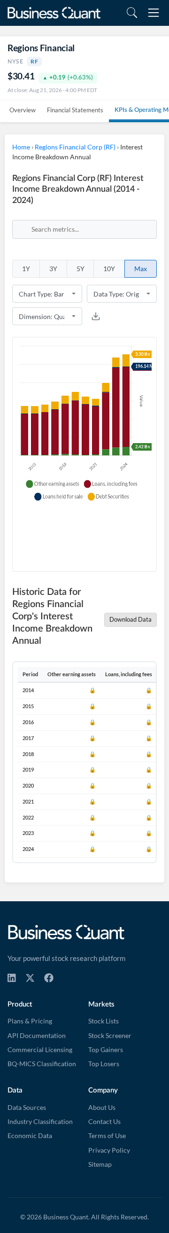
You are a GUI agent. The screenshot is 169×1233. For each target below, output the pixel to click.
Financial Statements (75, 110)
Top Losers (103, 1064)
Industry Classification (40, 1121)
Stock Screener (109, 1035)
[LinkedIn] (12, 978)
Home (21, 147)
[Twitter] (30, 978)
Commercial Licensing (40, 1050)
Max (140, 269)
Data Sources (27, 1107)
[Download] (96, 316)
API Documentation (37, 1035)
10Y (109, 269)
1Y (26, 269)
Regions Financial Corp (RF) (75, 147)
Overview (22, 110)
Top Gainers (105, 1050)
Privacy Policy (109, 1150)
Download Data (130, 619)
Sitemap (100, 1164)
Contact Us (104, 1121)
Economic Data (30, 1135)
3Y (53, 269)
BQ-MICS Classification (42, 1064)
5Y (80, 269)
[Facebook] (49, 978)
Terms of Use (107, 1135)
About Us (101, 1107)
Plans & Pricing (30, 1021)
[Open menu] (153, 12)
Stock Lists (103, 1021)
